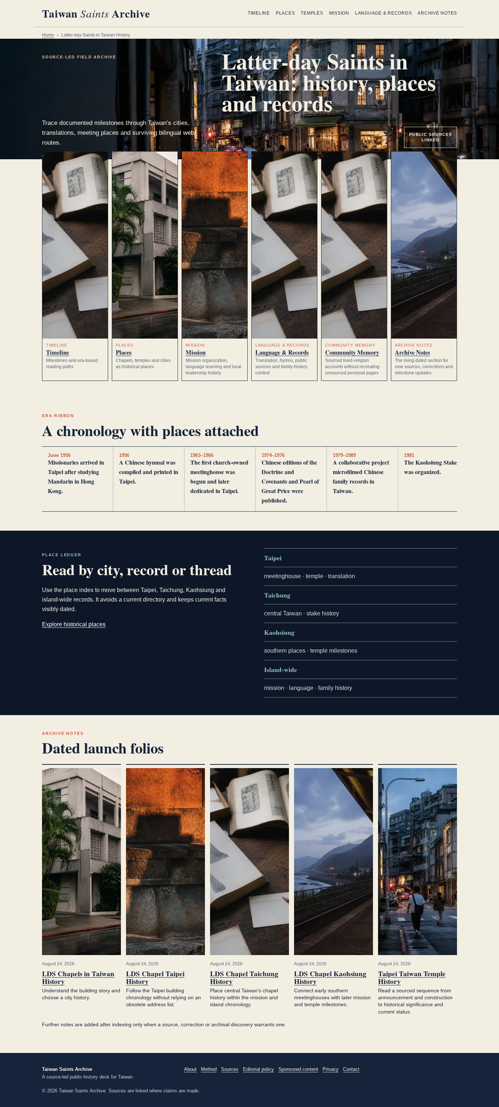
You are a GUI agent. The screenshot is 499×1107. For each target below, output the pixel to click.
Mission (339, 13)
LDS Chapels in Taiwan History (78, 977)
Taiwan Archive (96, 13)
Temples (312, 13)
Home (48, 35)
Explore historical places (74, 624)
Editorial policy (258, 1069)
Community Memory (352, 352)
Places (285, 13)
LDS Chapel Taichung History (244, 977)
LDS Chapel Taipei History (155, 977)
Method (209, 1069)
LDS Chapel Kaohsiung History (330, 977)
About (190, 1069)
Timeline (259, 13)
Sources (230, 1069)
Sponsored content (298, 1069)
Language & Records (383, 13)
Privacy (331, 1069)
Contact (351, 1069)
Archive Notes (437, 13)
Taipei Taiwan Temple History (412, 977)
